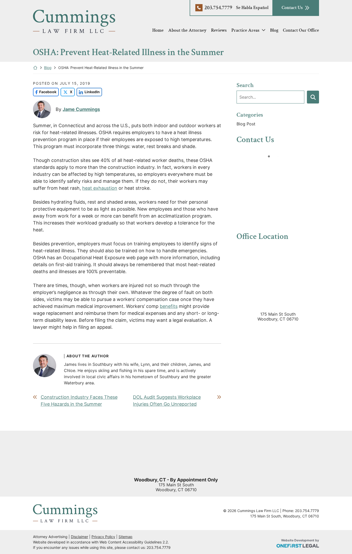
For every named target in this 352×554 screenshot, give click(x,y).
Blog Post (246, 123)
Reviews (219, 30)
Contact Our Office (301, 30)
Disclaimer (79, 536)
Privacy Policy (103, 536)
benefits (169, 306)
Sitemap (125, 536)
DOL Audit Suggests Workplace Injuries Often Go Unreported (167, 400)
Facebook (44, 92)
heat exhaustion (99, 188)
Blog (274, 30)
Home (158, 30)
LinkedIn (88, 92)
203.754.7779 (218, 7)
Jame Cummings (81, 109)
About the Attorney (187, 30)
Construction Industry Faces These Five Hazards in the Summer (79, 400)
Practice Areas (245, 30)
